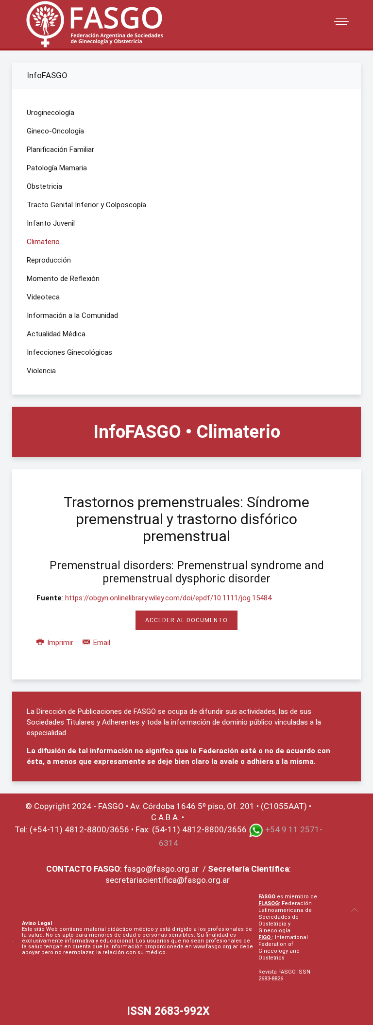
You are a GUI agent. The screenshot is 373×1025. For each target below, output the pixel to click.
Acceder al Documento (186, 620)
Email (100, 642)
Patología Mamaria (57, 168)
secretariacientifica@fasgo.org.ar (167, 880)
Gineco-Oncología (55, 131)
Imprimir (60, 642)
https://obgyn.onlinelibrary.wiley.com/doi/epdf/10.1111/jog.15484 (168, 598)
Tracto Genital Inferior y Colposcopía (86, 204)
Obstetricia (44, 186)
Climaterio (43, 241)
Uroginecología (50, 112)
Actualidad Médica (56, 334)
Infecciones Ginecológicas (69, 352)
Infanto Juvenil (51, 223)
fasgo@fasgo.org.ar (161, 869)
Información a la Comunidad (72, 315)
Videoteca (43, 297)
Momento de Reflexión (63, 278)
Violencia (41, 370)
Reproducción (49, 260)
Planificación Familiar (60, 149)
